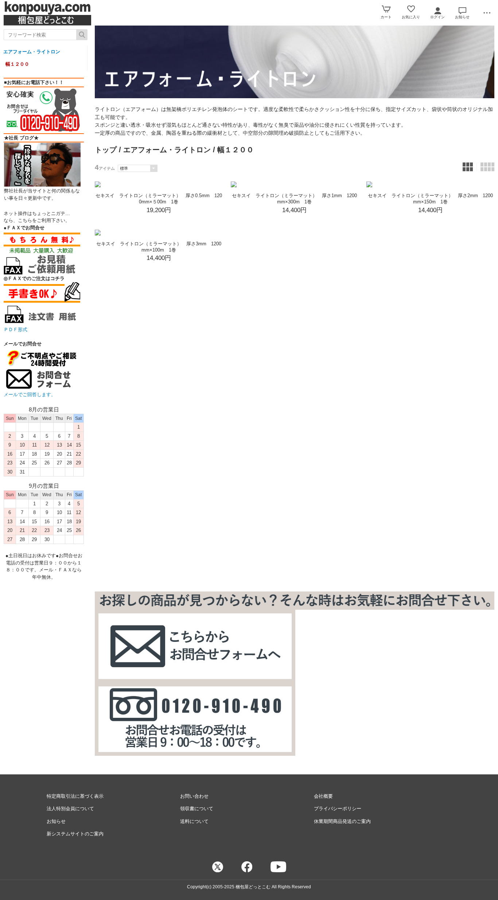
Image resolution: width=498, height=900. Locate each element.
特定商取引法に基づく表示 (75, 796)
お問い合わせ (194, 796)
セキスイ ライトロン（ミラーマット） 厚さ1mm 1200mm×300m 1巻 (294, 198)
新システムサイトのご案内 (75, 833)
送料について (194, 821)
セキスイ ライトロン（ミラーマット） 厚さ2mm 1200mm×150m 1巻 (430, 198)
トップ (106, 150)
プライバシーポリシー (337, 808)
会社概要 (323, 796)
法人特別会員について (70, 808)
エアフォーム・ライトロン (31, 51)
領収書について (196, 808)
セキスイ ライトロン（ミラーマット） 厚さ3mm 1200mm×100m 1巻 (158, 247)
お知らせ (56, 821)
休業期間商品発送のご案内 (342, 821)
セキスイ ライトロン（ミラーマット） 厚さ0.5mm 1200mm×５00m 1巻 (159, 198)
